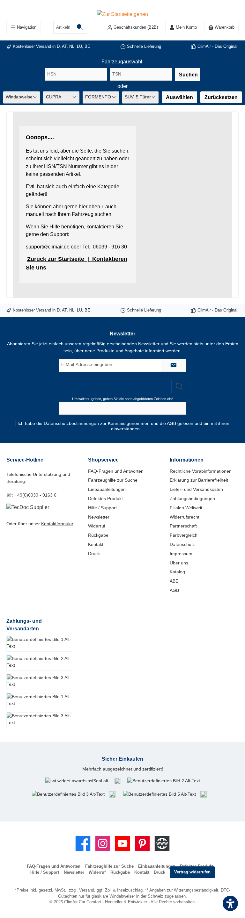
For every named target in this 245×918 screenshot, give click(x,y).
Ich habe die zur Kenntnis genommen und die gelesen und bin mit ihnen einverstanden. (123, 426)
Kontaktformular (57, 523)
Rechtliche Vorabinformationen (201, 471)
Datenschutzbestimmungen (71, 423)
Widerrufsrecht (184, 517)
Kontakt (95, 544)
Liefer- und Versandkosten (196, 489)
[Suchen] (80, 27)
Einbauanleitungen (107, 489)
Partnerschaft (183, 525)
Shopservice (103, 460)
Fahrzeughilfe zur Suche (112, 480)
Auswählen (179, 97)
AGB (171, 423)
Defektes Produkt (105, 498)
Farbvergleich (183, 535)
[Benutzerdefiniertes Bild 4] (113, 793)
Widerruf (96, 525)
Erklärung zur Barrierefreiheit (199, 480)
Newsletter (98, 517)
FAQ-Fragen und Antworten (116, 471)
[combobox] (63, 27)
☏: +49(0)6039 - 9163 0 (31, 495)
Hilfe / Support (102, 507)
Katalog (177, 571)
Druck (94, 553)
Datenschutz (182, 544)
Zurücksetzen (221, 97)
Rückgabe (98, 535)
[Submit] (173, 365)
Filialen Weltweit (186, 507)
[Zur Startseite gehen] (122, 14)
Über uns (179, 562)
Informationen (187, 460)
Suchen (188, 74)
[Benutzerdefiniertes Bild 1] (118, 780)
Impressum (181, 553)
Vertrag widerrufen (192, 872)
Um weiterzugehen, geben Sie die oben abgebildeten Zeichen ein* (122, 399)
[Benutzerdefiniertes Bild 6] (203, 793)
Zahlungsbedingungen (192, 498)
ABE (174, 581)
